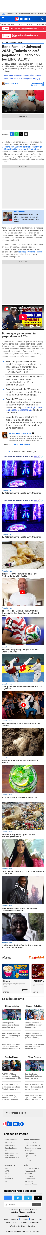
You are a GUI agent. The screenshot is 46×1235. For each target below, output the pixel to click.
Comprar (24, 990)
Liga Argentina (30, 1153)
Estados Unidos (31, 1184)
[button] (42, 18)
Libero (33, 1219)
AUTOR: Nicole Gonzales (20, 433)
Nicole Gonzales (11, 83)
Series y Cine (30, 1176)
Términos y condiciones (27, 1212)
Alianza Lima (10, 1143)
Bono (16, 445)
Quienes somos (24, 1210)
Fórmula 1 (9, 1179)
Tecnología (29, 1181)
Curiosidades (30, 1179)
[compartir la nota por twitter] (21, 134)
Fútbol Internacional (32, 1140)
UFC (7, 1168)
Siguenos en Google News (26, 134)
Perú (20, 42)
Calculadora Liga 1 (12, 1153)
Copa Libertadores (32, 1143)
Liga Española (30, 1156)
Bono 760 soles (25, 445)
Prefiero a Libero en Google (24, 451)
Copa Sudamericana (33, 1148)
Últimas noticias (7, 24)
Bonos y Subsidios (9, 42)
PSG (26, 1158)
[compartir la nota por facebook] (11, 134)
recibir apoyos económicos (30, 252)
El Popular (24, 1219)
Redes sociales (31, 1171)
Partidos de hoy (12, 13)
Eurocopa (28, 1151)
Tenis (7, 1176)
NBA (7, 1173)
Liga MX (28, 1161)
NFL (6, 1181)
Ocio (26, 1165)
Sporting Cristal (11, 1148)
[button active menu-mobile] (3, 18)
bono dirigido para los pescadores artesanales (24, 408)
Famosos (28, 1173)
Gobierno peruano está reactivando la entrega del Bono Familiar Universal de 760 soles (22, 148)
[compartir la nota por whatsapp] (16, 134)
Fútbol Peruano (25, 24)
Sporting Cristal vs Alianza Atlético (31, 13)
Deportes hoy (10, 1165)
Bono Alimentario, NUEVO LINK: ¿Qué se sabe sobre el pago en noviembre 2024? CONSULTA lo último (26, 218)
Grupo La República (11, 1219)
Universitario (10, 1145)
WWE (7, 1171)
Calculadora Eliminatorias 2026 (12, 1157)
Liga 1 (7, 1151)
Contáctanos (13, 1210)
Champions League (32, 1145)
